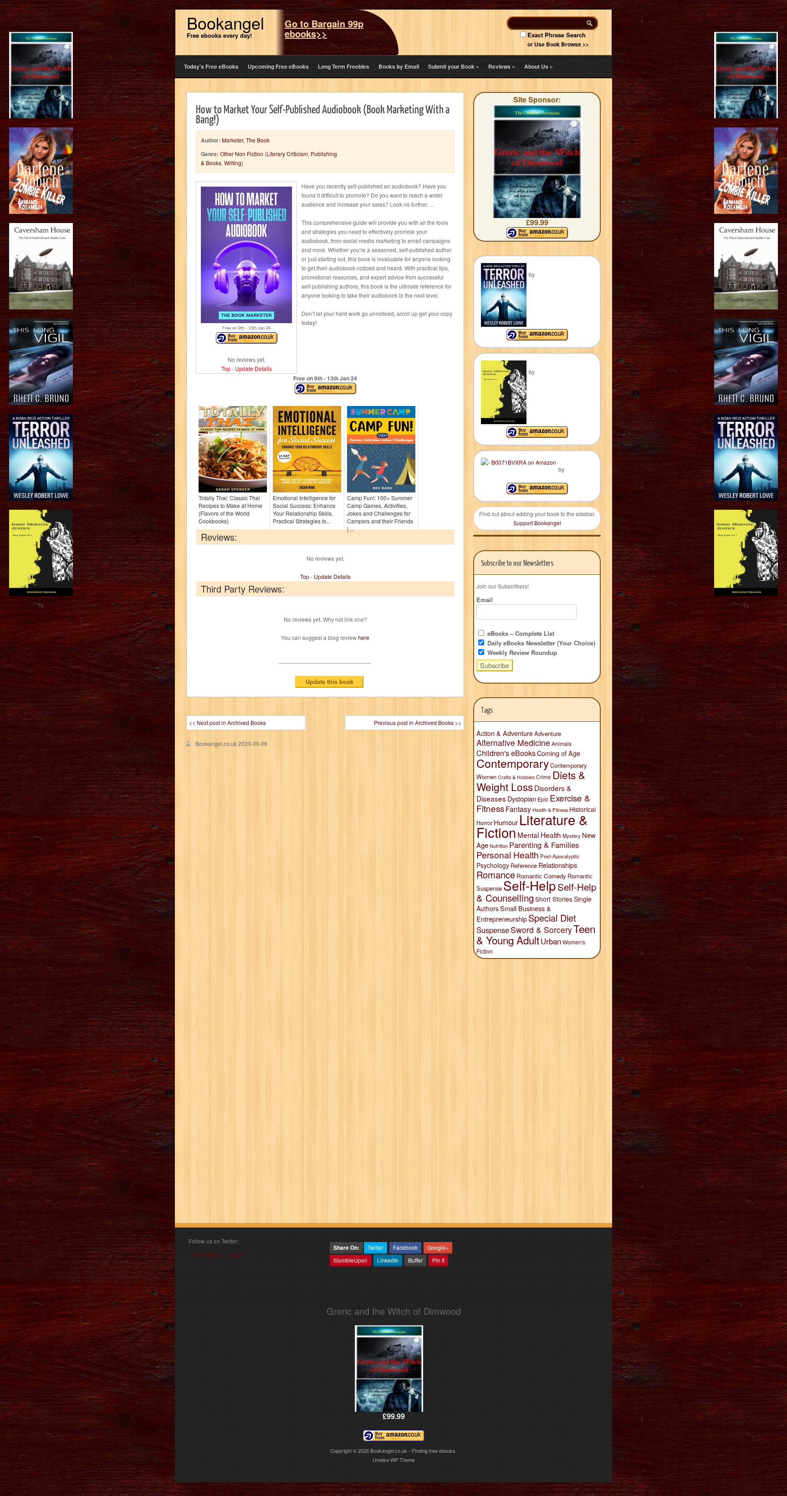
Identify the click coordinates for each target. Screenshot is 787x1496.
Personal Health (507, 854)
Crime (543, 777)
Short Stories (553, 898)
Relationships (557, 865)
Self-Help (529, 885)
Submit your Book (453, 66)
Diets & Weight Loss (530, 780)
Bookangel (225, 22)
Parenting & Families (544, 844)
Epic (542, 799)
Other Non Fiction (241, 153)
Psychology (492, 865)
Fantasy (518, 809)
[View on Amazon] (537, 338)
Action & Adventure (504, 733)
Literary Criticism (287, 153)
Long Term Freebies (343, 66)
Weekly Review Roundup (521, 652)
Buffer (415, 1260)
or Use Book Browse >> (558, 44)
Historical (582, 809)
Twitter (375, 1247)
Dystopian (521, 798)
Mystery (571, 835)
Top (225, 368)
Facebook (405, 1247)
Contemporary (512, 763)
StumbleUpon (350, 1260)
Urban (551, 941)
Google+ (438, 1247)
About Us (538, 66)
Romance (495, 874)
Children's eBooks (506, 752)
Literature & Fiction (532, 826)
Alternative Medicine (513, 742)
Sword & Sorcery (541, 929)
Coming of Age (558, 753)
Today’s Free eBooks (211, 66)
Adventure (547, 733)
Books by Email (398, 66)
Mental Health (539, 835)
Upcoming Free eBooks (278, 66)
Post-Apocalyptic (559, 856)
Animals (562, 743)
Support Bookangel (537, 523)
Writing (232, 163)
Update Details (253, 368)
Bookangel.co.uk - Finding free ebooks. (413, 1450)
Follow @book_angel (215, 1254)
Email (484, 599)
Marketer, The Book (246, 140)
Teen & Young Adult (535, 934)
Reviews (501, 66)
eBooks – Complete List (519, 633)
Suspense (492, 929)
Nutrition (499, 845)
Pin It (438, 1260)
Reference (524, 865)
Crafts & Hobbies (516, 777)
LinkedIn (388, 1260)
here (363, 637)
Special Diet (552, 917)
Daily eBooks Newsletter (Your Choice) (540, 643)
